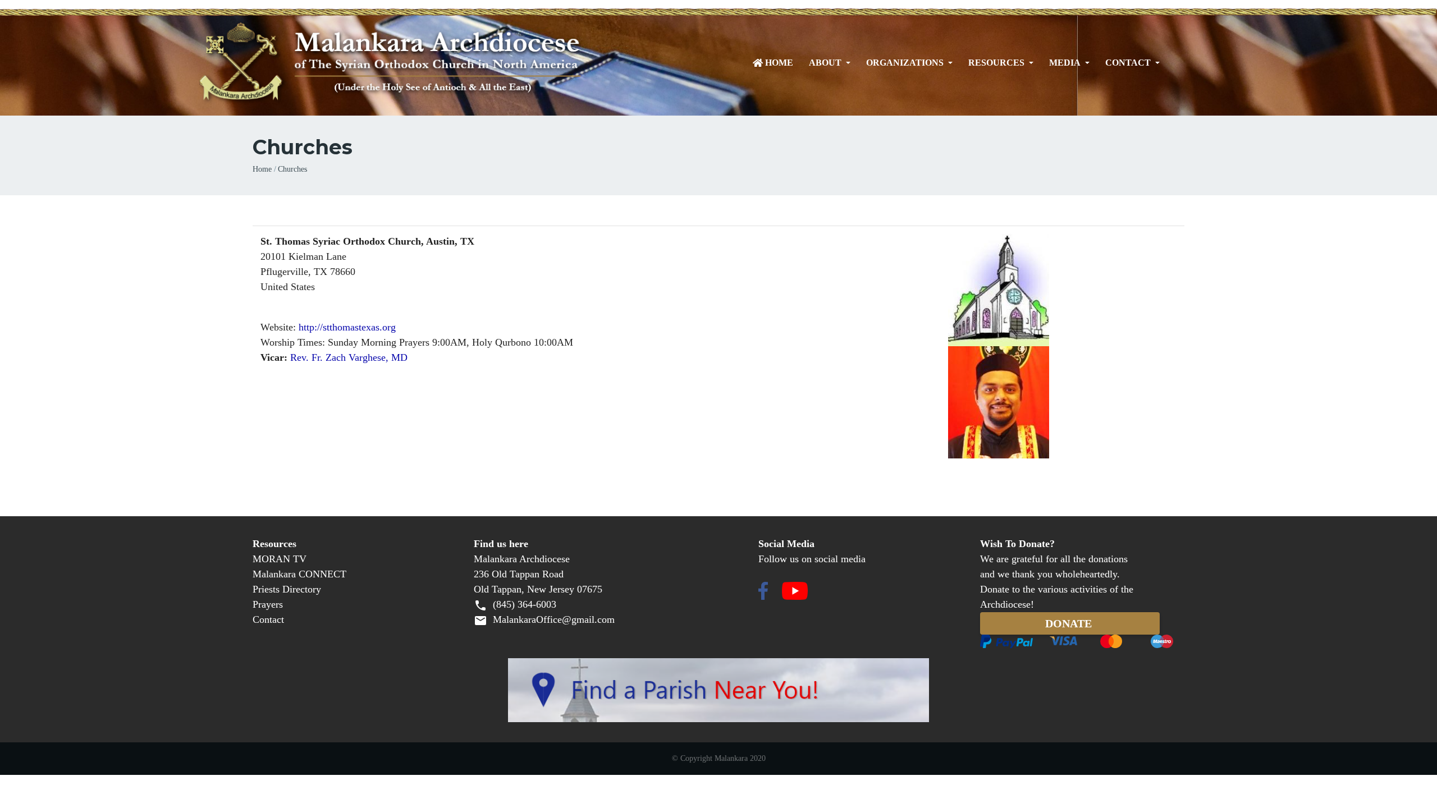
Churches (292, 169)
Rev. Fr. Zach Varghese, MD (349, 357)
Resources (996, 63)
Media (1065, 63)
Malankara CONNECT (299, 574)
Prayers (268, 604)
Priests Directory (287, 589)
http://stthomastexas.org (347, 327)
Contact (1128, 63)
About (825, 63)
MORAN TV (279, 558)
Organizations (905, 63)
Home (779, 63)
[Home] (439, 63)
